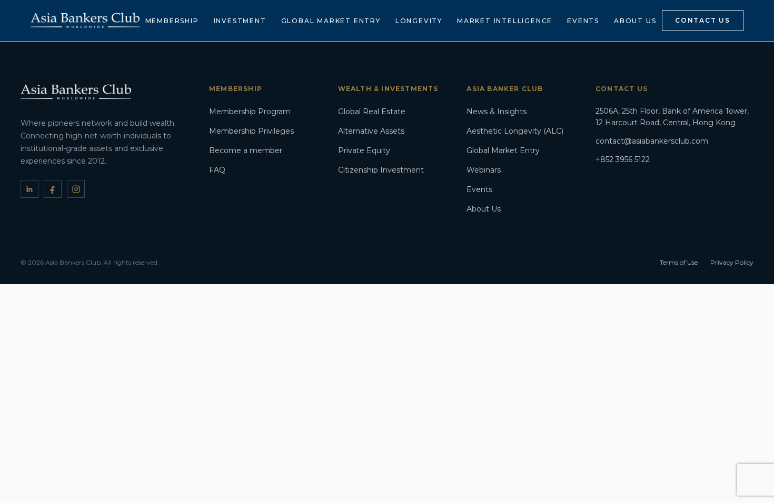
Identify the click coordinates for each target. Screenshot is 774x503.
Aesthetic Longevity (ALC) (515, 131)
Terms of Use (679, 262)
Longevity (418, 21)
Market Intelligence (504, 21)
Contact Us (702, 20)
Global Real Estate (371, 111)
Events (583, 21)
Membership (172, 21)
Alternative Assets (371, 131)
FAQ (217, 170)
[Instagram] (76, 189)
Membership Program (250, 111)
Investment (240, 21)
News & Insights (497, 111)
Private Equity (364, 150)
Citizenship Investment (381, 170)
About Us (635, 21)
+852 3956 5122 (623, 159)
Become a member (245, 150)
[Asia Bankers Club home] (85, 20)
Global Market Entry (331, 21)
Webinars (484, 170)
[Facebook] (53, 189)
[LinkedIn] (29, 189)
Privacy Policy (731, 262)
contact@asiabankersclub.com (652, 141)
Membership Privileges (251, 131)
